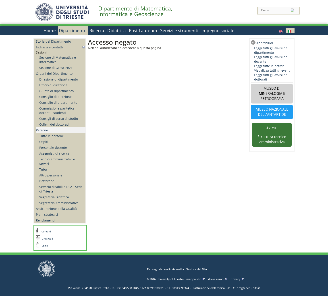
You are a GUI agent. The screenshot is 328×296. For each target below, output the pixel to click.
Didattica (116, 30)
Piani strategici (47, 214)
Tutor (43, 169)
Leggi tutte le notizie (269, 66)
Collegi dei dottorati (54, 124)
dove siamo (216, 279)
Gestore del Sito (196, 269)
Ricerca (96, 30)
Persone (42, 130)
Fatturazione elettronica (209, 288)
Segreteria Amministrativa (58, 203)
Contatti (46, 231)
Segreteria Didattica (54, 197)
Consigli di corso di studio (58, 118)
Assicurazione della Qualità (56, 209)
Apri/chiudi (264, 43)
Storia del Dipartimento (53, 41)
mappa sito (193, 279)
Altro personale (50, 175)
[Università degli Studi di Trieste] (62, 20)
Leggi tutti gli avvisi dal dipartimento (271, 50)
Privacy (235, 279)
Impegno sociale (218, 30)
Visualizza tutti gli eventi (272, 70)
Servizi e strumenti (179, 30)
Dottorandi (47, 181)
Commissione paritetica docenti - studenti (57, 110)
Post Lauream (143, 30)
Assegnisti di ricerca (54, 153)
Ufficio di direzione (53, 85)
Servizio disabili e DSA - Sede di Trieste (61, 189)
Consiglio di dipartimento (58, 102)
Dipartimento (72, 30)
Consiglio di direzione (55, 97)
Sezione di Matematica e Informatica (57, 59)
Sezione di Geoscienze (56, 68)
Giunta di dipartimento (56, 91)
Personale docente (53, 147)
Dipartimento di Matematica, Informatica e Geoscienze (135, 11)
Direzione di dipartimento (58, 79)
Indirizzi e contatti (49, 47)
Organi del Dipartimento (54, 73)
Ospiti (43, 142)
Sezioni (41, 52)
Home (50, 30)
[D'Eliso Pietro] (281, 30)
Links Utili (47, 238)
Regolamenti (45, 220)
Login (45, 245)
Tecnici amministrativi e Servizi (57, 161)
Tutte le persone (51, 136)
